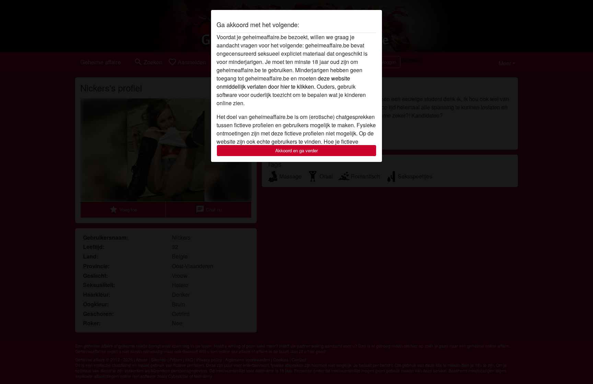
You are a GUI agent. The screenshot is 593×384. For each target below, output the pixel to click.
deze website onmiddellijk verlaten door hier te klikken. (283, 82)
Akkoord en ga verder (296, 150)
